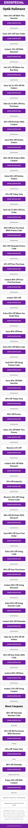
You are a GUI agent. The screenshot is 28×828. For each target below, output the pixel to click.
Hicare (14, 759)
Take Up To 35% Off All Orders (14, 638)
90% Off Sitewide (14, 764)
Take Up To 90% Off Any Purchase (14, 104)
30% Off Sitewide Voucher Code (14, 714)
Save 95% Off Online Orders (14, 141)
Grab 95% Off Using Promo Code (14, 363)
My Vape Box (14, 725)
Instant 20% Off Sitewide (14, 621)
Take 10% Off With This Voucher (14, 16)
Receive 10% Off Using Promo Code (14, 498)
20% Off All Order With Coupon (14, 123)
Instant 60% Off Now (14, 673)
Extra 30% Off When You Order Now (14, 314)
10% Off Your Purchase (14, 264)
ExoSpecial (14, 2)
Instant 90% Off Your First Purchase (14, 280)
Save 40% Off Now (14, 331)
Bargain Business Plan (14, 774)
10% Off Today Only (14, 398)
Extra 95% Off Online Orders (14, 177)
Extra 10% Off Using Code (14, 552)
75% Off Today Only (14, 194)
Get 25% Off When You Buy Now (14, 68)
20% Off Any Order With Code (14, 656)
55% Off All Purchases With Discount (14, 732)
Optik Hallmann (14, 28)
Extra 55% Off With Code (14, 347)
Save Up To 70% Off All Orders (14, 86)
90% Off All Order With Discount (14, 516)
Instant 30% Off (14, 297)
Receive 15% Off (14, 447)
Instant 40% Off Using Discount (14, 586)
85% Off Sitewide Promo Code (14, 247)
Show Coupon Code (14, 23)
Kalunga (14, 743)
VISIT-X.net (14, 792)
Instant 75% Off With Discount (14, 50)
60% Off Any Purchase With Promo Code (14, 229)
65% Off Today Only (14, 749)
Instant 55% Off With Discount (14, 464)
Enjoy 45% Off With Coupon (14, 781)
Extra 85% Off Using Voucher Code (14, 604)
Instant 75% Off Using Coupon (14, 690)
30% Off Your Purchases (14, 569)
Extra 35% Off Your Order (14, 33)
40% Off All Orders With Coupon (14, 159)
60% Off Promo (14, 414)
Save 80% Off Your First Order (14, 534)
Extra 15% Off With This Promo (14, 431)
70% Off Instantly (14, 481)
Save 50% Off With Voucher (14, 381)
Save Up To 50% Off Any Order (14, 211)
